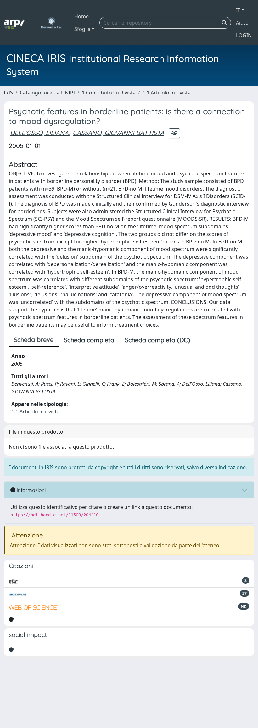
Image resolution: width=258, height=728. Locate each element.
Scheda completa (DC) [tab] (157, 340)
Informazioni (30, 490)
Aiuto (242, 22)
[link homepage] (17, 22)
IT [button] (238, 10)
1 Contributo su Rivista (109, 92)
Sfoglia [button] (82, 29)
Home (81, 16)
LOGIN (244, 35)
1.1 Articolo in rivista (167, 92)
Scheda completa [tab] (89, 340)
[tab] (200, 340)
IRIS (8, 92)
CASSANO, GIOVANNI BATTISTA (118, 133)
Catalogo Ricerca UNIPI (47, 92)
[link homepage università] (51, 22)
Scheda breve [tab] (33, 340)
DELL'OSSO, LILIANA (39, 133)
